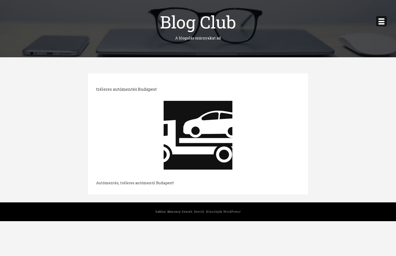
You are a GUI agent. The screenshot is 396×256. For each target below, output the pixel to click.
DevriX (199, 211)
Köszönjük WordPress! (223, 211)
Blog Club (198, 21)
